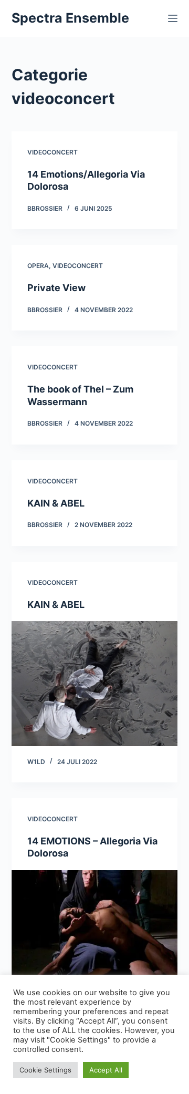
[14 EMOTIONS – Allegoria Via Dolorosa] (95, 932)
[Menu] (172, 18)
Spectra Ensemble (70, 18)
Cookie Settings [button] (45, 1070)
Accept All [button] (105, 1070)
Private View (56, 287)
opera (38, 266)
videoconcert (52, 152)
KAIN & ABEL (56, 503)
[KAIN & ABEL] (95, 683)
